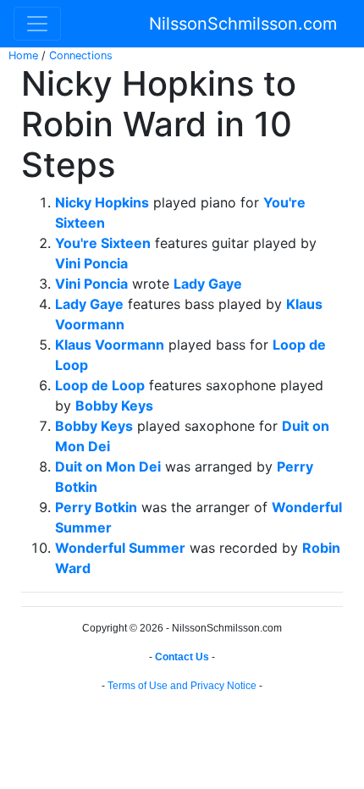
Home (23, 55)
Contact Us (182, 657)
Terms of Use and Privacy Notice (182, 686)
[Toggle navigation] (37, 24)
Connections (81, 55)
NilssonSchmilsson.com (243, 24)
